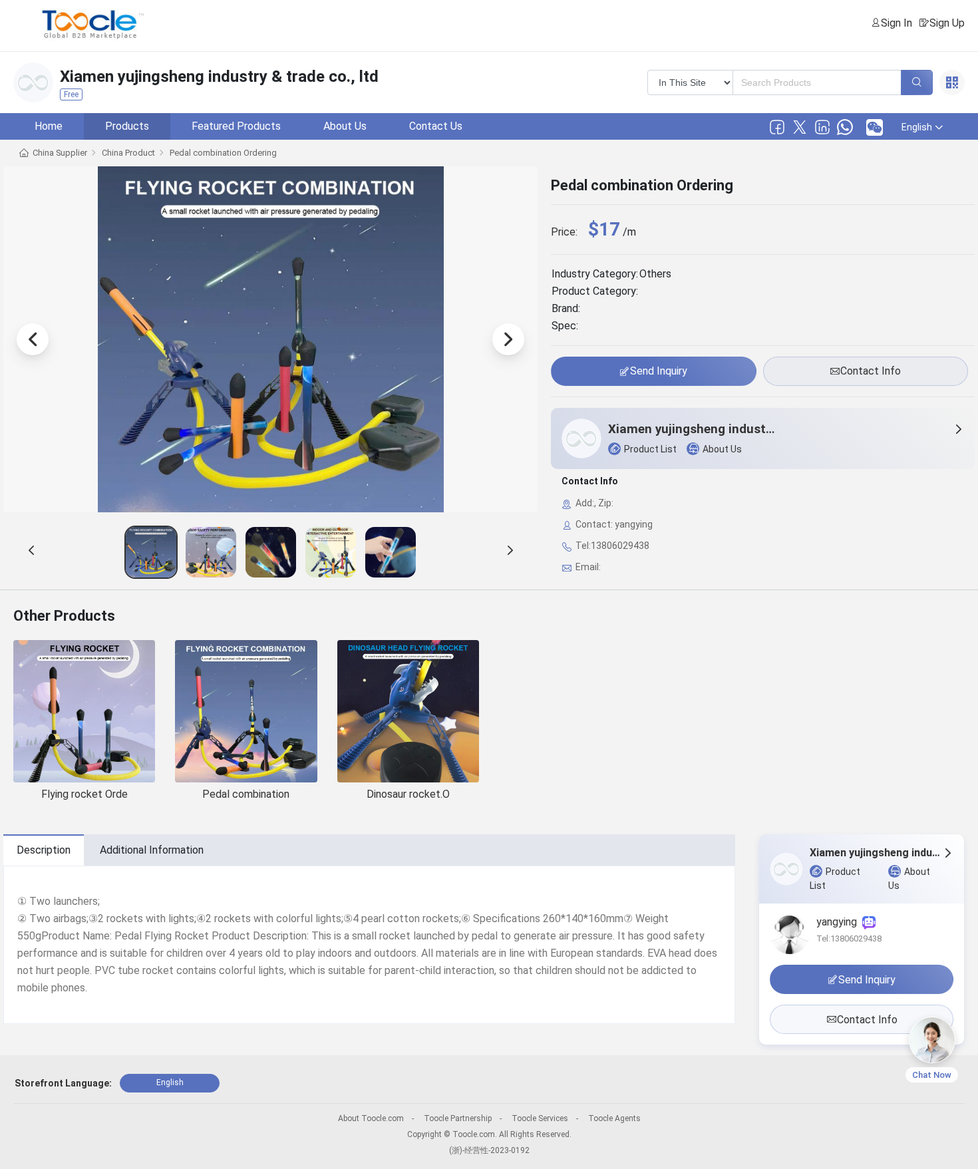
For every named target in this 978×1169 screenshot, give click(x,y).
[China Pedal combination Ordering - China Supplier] (151, 552)
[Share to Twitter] (800, 127)
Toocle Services (540, 1118)
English (170, 1082)
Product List (650, 449)
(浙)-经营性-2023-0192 (489, 1150)
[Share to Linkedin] (822, 127)
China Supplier (60, 153)
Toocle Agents (614, 1118)
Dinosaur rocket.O (408, 794)
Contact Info (870, 371)
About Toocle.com (371, 1118)
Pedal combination (245, 794)
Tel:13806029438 (849, 938)
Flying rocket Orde (84, 794)
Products (127, 126)
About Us (345, 126)
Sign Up (947, 23)
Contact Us (435, 126)
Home (49, 126)
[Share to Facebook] (777, 127)
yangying (839, 922)
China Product (128, 153)
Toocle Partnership (458, 1118)
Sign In (896, 23)
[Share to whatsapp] (845, 127)
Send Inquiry (658, 371)
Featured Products (236, 126)
